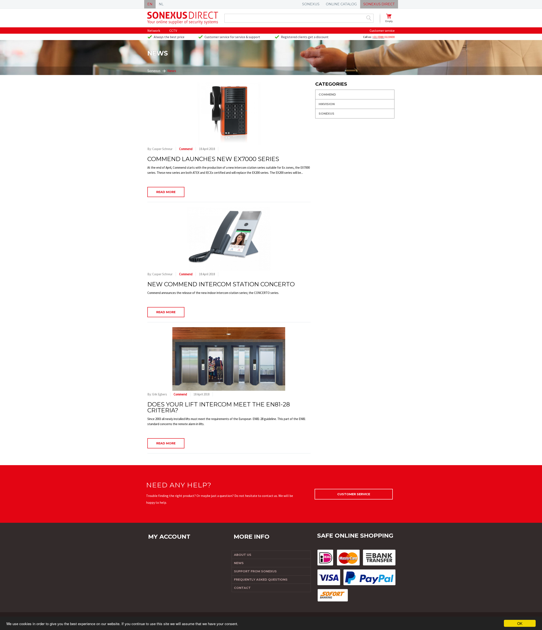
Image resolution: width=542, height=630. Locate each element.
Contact (242, 588)
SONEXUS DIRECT (379, 4)
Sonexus (153, 70)
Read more (166, 192)
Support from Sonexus (255, 571)
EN (149, 4)
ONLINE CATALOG (341, 4)
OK (519, 623)
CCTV (173, 30)
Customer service (382, 30)
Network (153, 30)
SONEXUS (310, 4)
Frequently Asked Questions (261, 579)
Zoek (369, 18)
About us (242, 555)
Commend (185, 149)
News (171, 70)
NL (161, 4)
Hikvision (327, 104)
